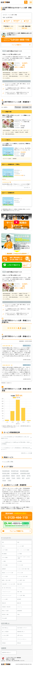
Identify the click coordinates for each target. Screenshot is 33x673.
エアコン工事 (20, 572)
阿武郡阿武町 (6, 471)
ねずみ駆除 (19, 561)
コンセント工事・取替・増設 (23, 568)
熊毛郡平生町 (15, 471)
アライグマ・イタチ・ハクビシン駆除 (23, 557)
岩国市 (8, 478)
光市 (3, 478)
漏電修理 (4, 568)
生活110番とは (5, 627)
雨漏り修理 (19, 584)
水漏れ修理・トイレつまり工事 (8, 584)
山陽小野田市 (6, 476)
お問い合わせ (20, 635)
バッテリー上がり (21, 587)
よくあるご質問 (5, 635)
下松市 (13, 478)
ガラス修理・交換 (21, 580)
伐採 (18, 542)
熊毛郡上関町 (6, 473)
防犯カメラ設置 (5, 610)
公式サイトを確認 (18, 67)
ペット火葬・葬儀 (14, 507)
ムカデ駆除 (19, 553)
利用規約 (4, 643)
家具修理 (19, 599)
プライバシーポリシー (21, 639)
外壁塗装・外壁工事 (6, 606)
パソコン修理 (5, 599)
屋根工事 (4, 603)
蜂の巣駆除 (4, 553)
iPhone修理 (4, 618)
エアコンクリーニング (6, 595)
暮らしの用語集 (5, 631)
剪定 (3, 542)
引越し (18, 614)
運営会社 (19, 643)
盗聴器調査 (19, 610)
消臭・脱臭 (19, 591)
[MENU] (30, 2)
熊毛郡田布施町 (24, 471)
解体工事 (19, 603)
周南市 (13, 476)
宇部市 (4, 480)
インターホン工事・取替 (22, 576)
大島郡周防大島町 (25, 473)
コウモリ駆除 (5, 565)
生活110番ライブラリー (22, 627)
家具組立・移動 (5, 614)
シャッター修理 (20, 546)
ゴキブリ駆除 (5, 557)
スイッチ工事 (5, 576)
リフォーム (19, 606)
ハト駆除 (4, 561)
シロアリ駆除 (5, 549)
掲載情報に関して (21, 631)
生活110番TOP (4, 507)
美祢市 (18, 476)
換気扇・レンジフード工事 (7, 572)
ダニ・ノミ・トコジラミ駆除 (23, 549)
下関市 (9, 480)
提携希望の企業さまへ (6, 652)
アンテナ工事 (20, 565)
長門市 (29, 476)
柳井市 (23, 476)
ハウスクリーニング (6, 591)
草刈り (3, 546)
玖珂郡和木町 (15, 473)
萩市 (23, 478)
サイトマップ (5, 639)
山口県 (2, 508)
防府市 (18, 478)
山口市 (28, 478)
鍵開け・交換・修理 (6, 580)
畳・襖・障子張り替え (6, 587)
